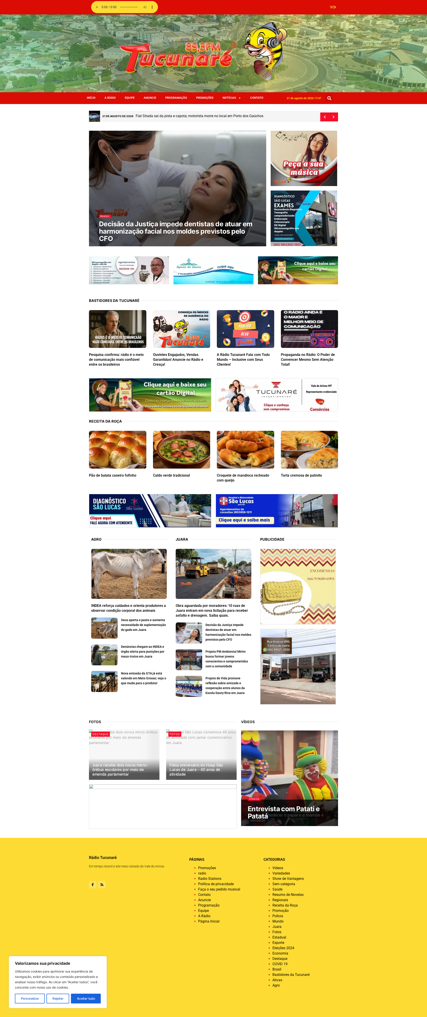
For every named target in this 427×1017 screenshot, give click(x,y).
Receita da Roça (285, 905)
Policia (277, 916)
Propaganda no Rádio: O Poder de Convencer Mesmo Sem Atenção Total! (308, 360)
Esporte (278, 943)
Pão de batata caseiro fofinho (112, 475)
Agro (276, 985)
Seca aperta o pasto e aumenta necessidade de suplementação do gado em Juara (143, 625)
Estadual (279, 937)
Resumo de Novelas (288, 895)
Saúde (277, 889)
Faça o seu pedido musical (219, 889)
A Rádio (110, 97)
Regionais (280, 900)
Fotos (175, 734)
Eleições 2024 (283, 948)
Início (91, 97)
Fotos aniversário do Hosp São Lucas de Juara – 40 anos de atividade (196, 769)
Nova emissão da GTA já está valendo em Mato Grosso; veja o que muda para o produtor (143, 678)
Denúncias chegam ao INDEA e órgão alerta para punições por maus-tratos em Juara (142, 651)
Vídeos (254, 791)
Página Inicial (209, 921)
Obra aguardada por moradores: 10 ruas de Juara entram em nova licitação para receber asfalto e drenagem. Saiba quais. (175, 231)
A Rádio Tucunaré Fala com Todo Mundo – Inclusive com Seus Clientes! (243, 360)
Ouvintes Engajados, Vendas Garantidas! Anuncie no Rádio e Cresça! (178, 360)
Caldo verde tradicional (171, 475)
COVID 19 (280, 964)
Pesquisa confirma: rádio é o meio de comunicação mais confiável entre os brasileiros (116, 360)
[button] (329, 98)
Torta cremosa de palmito (301, 475)
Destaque (107, 216)
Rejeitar (57, 998)
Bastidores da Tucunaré (291, 975)
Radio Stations (209, 879)
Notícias (229, 97)
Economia (280, 953)
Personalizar (30, 998)
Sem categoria (283, 884)
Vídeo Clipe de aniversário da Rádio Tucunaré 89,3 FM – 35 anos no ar (288, 808)
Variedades (281, 873)
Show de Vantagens (288, 879)
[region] (58, 982)
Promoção (280, 911)
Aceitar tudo (86, 998)
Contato (256, 97)
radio (202, 873)
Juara (277, 927)
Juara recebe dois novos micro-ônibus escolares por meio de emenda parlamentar (120, 769)
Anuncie (150, 97)
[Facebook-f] (92, 884)
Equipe (130, 97)
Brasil (276, 969)
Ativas (277, 980)
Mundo (278, 921)
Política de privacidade (216, 884)
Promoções (205, 97)
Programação (176, 97)
